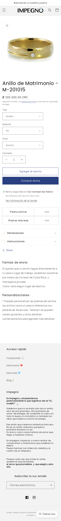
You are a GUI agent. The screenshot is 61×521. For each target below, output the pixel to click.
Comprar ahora (30, 180)
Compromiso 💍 (15, 358)
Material (6, 124)
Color (5, 138)
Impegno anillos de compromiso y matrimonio (29, 512)
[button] (4, 10)
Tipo (4, 109)
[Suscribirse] (50, 485)
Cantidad (7, 153)
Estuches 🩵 (13, 372)
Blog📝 (10, 380)
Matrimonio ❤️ (15, 365)
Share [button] (9, 250)
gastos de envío (29, 101)
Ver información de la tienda (21, 200)
